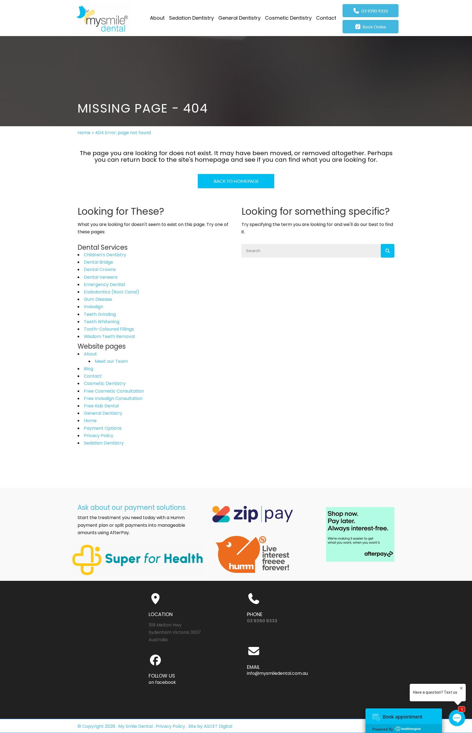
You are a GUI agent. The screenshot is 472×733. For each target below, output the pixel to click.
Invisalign (93, 307)
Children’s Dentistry (105, 255)
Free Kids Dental (101, 406)
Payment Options (103, 428)
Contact (93, 376)
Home (84, 132)
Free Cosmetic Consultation (114, 391)
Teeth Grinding (100, 314)
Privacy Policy (98, 435)
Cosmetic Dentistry (105, 383)
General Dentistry (103, 413)
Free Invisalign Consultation (113, 398)
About (90, 354)
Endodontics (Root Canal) (111, 292)
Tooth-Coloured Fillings (109, 329)
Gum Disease (98, 299)
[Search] (387, 251)
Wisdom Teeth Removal (109, 336)
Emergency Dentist (104, 284)
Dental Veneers (100, 277)
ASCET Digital (218, 726)
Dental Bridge (98, 262)
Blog (88, 369)
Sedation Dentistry (104, 443)
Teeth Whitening (101, 322)
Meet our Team (111, 361)
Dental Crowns (100, 269)
